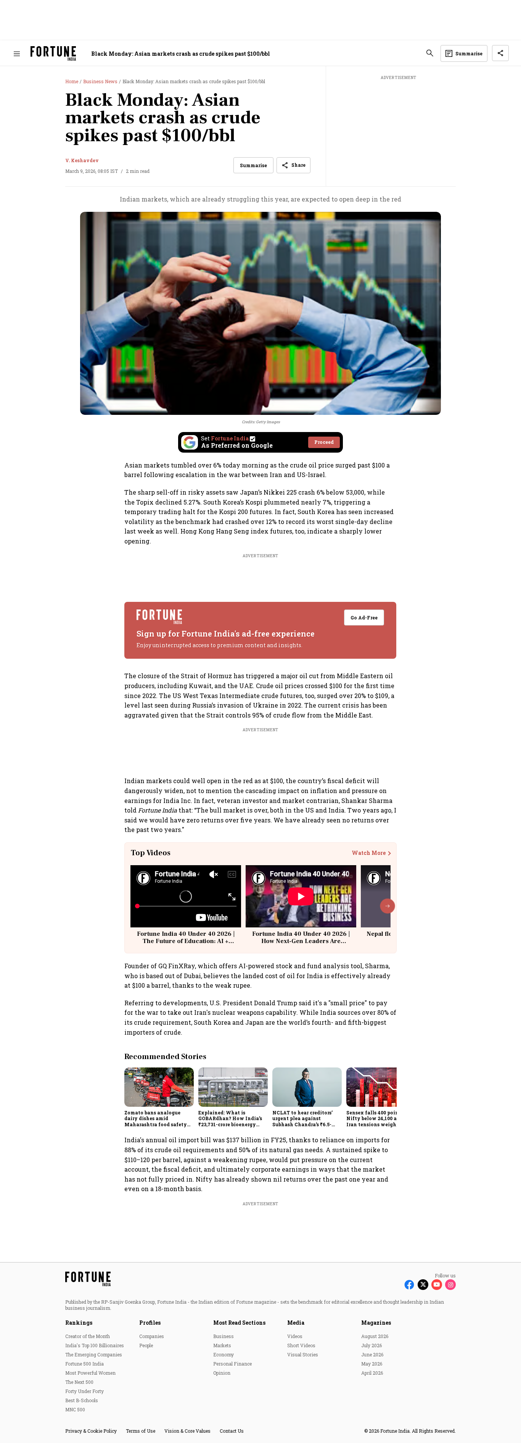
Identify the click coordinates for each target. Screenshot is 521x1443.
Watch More (369, 853)
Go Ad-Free (364, 617)
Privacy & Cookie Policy (91, 1431)
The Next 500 (79, 1382)
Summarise (253, 165)
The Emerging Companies (93, 1354)
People (146, 1345)
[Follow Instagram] (450, 1284)
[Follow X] (423, 1284)
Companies (151, 1336)
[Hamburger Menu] (16, 53)
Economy (223, 1354)
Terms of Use (140, 1431)
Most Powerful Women (90, 1373)
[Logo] (53, 53)
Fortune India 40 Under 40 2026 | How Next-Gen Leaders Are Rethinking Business (301, 941)
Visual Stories (302, 1354)
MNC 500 (75, 1409)
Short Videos (301, 1345)
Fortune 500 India (84, 1364)
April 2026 (372, 1373)
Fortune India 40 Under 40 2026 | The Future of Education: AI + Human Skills (186, 941)
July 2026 (371, 1345)
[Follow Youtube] (436, 1284)
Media (295, 1322)
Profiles (150, 1322)
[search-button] (429, 53)
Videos (294, 1336)
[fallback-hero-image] (159, 1086)
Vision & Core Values (187, 1431)
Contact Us (232, 1431)
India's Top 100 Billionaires (94, 1345)
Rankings (78, 1322)
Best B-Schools (81, 1400)
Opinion (221, 1373)
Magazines (376, 1322)
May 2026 (371, 1364)
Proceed (324, 442)
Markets (222, 1345)
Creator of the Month (87, 1336)
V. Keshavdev (82, 160)
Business (223, 1336)
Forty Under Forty (84, 1391)
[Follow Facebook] (409, 1284)
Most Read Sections (239, 1322)
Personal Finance (232, 1364)
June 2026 (372, 1354)
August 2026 (374, 1336)
